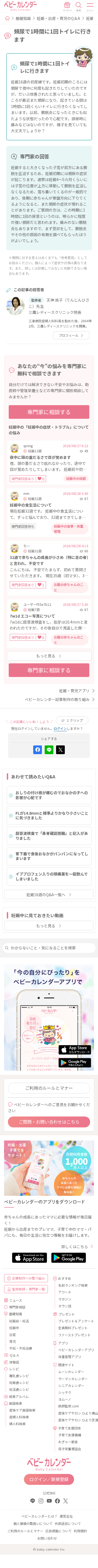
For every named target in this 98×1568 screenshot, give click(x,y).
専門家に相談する (49, 412)
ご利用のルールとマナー (49, 1088)
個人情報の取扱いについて (33, 1523)
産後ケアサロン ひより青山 (74, 1413)
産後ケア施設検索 (22, 1410)
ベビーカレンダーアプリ (74, 1349)
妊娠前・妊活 (19, 1321)
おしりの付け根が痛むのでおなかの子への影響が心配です (52, 795)
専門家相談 (17, 1307)
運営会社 (66, 1516)
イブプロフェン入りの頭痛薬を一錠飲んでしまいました (52, 876)
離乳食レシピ (19, 1375)
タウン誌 (64, 1306)
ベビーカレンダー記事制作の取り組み (57, 699)
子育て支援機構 (69, 1434)
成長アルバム (19, 1396)
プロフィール (68, 335)
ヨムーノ (64, 1399)
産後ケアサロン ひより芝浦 (74, 1419)
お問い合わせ (47, 1538)
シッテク (64, 1392)
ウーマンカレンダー (73, 1378)
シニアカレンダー (71, 1385)
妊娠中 (14, 1327)
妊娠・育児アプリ (74, 690)
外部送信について (68, 1523)
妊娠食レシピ (19, 1382)
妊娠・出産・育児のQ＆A (58, 18)
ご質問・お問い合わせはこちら (49, 1121)
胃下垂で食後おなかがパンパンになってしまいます (52, 856)
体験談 (14, 1362)
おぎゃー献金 (68, 1441)
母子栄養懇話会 (69, 1448)
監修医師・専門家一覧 (28, 1289)
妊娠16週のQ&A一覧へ (45, 894)
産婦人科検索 (19, 1416)
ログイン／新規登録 (49, 1479)
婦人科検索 (17, 1423)
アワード (64, 1292)
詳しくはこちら (74, 1246)
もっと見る (45, 655)
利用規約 (80, 1530)
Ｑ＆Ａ (14, 1355)
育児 (12, 1341)
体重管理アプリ (69, 1356)
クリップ (75, 720)
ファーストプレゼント (74, 1334)
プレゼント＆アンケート (74, 1321)
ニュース (15, 1300)
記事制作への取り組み (28, 1278)
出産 (12, 1334)
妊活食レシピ (19, 1389)
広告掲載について (58, 1530)
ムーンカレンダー (71, 1371)
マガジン (64, 1299)
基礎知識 (23, 18)
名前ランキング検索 (73, 1285)
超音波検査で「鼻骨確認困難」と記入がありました (52, 835)
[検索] (78, 7)
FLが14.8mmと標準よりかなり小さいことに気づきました (52, 815)
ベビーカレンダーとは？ (39, 1516)
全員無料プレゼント (73, 1327)
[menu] (90, 7)
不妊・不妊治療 (20, 1348)
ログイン (60, 728)
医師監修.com (68, 1406)
